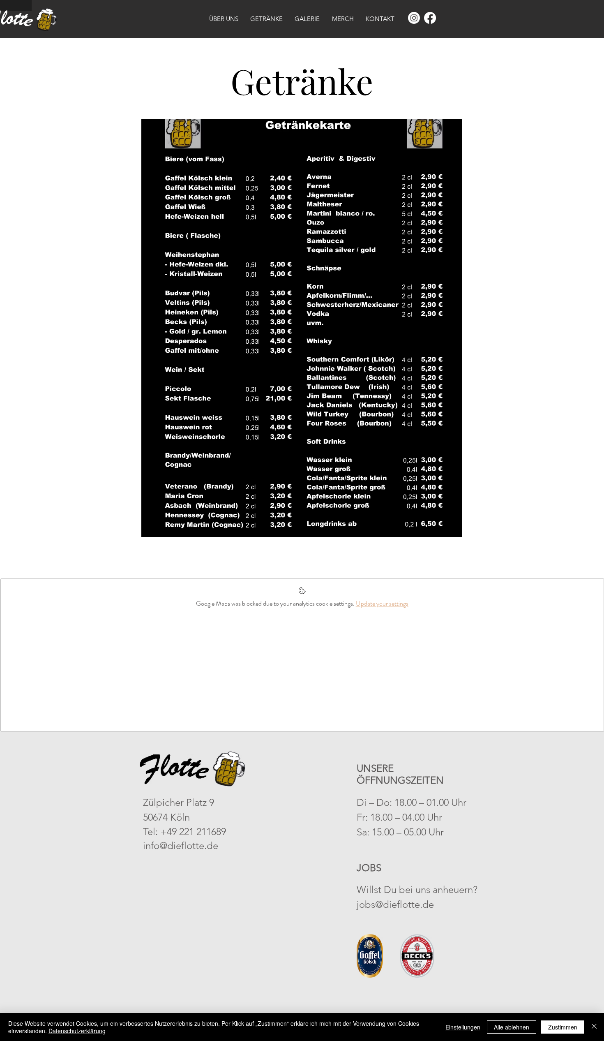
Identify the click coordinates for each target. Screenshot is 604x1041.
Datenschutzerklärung (77, 1031)
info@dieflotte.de (180, 845)
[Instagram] (414, 18)
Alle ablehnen (511, 1027)
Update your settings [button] (382, 603)
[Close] (594, 1027)
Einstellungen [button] (462, 1027)
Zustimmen (562, 1027)
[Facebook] (430, 18)
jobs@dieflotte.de (395, 904)
